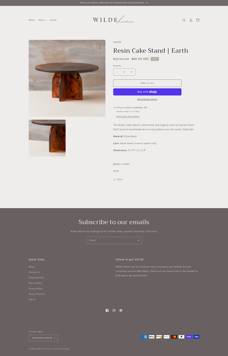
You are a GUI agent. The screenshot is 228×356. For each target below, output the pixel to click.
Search (32, 299)
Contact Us (34, 272)
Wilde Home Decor (44, 349)
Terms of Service (37, 294)
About (32, 267)
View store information (128, 116)
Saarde (116, 171)
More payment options (147, 99)
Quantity (117, 66)
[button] (42, 20)
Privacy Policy (35, 288)
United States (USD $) (42, 338)
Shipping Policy (36, 277)
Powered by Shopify (61, 349)
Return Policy (35, 283)
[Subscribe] (138, 240)
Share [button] (120, 179)
